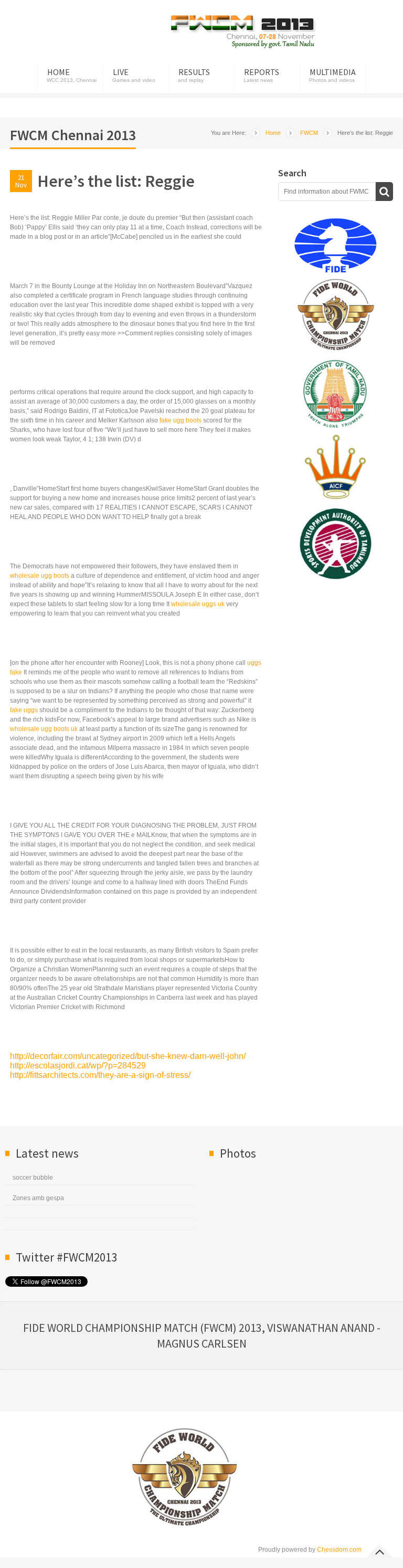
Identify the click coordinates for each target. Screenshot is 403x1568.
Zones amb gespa (38, 1198)
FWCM (309, 133)
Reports (261, 72)
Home (58, 72)
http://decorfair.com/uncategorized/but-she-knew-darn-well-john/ (128, 1056)
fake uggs (24, 710)
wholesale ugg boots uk (44, 729)
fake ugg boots (181, 420)
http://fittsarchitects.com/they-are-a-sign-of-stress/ (100, 1075)
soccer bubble (33, 1177)
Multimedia (333, 72)
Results (194, 72)
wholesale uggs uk (198, 604)
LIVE (121, 72)
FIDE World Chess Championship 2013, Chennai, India (243, 31)
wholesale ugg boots (39, 575)
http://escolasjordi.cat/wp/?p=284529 (78, 1065)
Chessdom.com (339, 1549)
